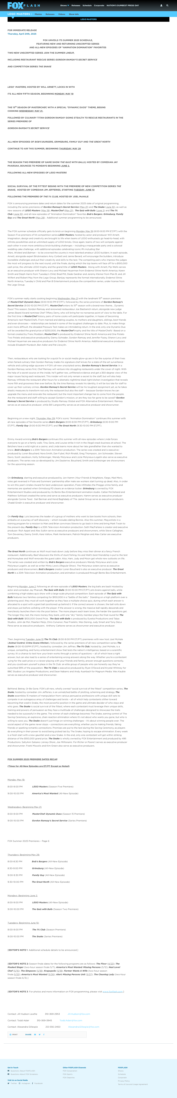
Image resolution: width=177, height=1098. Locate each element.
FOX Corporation (70, 1071)
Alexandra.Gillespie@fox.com (83, 1027)
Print (15, 1035)
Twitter (13, 1083)
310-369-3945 (44, 1020)
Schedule (87, 5)
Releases (76, 5)
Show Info (74, 14)
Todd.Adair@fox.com (71, 1020)
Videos (61, 14)
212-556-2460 (53, 1027)
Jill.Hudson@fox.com (79, 1014)
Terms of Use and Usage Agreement (133, 1084)
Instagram (25, 1083)
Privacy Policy (124, 1081)
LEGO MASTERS (19, 14)
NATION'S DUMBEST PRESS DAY (123, 5)
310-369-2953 (52, 1014)
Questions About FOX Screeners (24, 1074)
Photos (38, 14)
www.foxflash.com (113, 991)
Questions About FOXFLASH (22, 1071)
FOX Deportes (69, 1078)
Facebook (38, 1083)
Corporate (99, 5)
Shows (63, 5)
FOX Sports (67, 1074)
